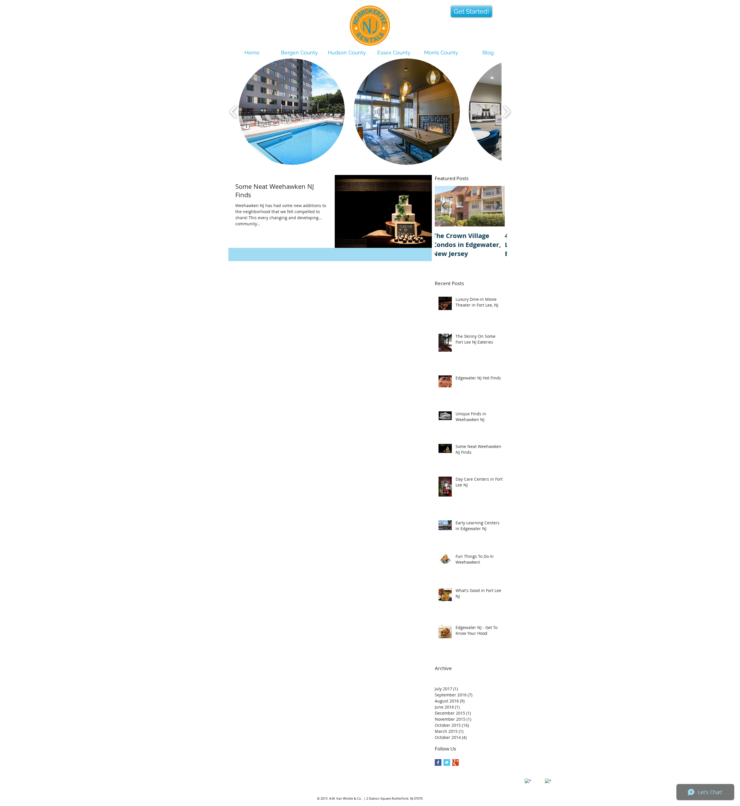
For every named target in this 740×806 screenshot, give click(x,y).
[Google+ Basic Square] (455, 762)
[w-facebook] (528, 782)
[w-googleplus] (548, 782)
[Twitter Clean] (538, 778)
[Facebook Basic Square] (438, 762)
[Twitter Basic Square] (446, 762)
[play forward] (506, 112)
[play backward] (233, 112)
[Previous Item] (444, 206)
